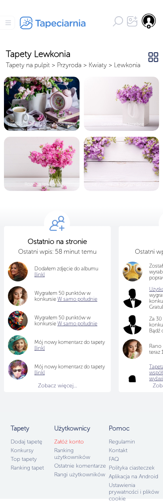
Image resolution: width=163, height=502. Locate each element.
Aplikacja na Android (133, 476)
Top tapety (24, 459)
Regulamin (122, 441)
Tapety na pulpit (28, 65)
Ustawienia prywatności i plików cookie (134, 492)
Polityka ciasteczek (132, 467)
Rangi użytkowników (79, 474)
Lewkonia (127, 65)
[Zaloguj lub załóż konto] (149, 21)
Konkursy (22, 450)
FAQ (114, 459)
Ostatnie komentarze (80, 465)
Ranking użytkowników (72, 453)
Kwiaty (98, 65)
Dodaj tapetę (26, 441)
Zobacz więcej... (57, 385)
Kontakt (118, 450)
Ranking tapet (27, 467)
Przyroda (69, 65)
